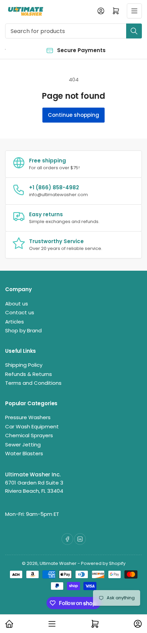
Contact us (19, 312)
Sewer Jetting (23, 444)
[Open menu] (134, 10)
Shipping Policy (23, 364)
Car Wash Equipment (32, 426)
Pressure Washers (28, 417)
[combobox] (73, 30)
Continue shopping (73, 114)
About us (16, 303)
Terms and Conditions (33, 382)
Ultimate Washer (58, 563)
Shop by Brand (23, 330)
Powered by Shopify (103, 563)
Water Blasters (24, 453)
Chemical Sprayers (29, 435)
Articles (14, 321)
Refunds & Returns (28, 374)
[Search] (134, 31)
